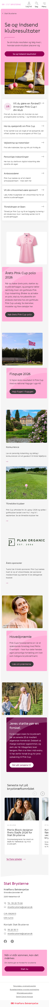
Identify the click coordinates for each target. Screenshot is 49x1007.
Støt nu (24, 969)
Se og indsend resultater (24, 54)
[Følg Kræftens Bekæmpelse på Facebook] (5, 941)
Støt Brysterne (10, 13)
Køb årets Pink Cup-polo (20, 314)
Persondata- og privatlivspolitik (24, 986)
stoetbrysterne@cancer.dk (20, 907)
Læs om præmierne (21, 664)
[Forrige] (35, 794)
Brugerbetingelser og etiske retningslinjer (24, 989)
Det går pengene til (21, 765)
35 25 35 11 (13, 930)
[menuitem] (29, 4)
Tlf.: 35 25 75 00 (15, 903)
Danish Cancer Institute (24, 996)
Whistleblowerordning (24, 993)
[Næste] (43, 794)
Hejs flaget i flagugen (22, 391)
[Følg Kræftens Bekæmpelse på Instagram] (12, 941)
